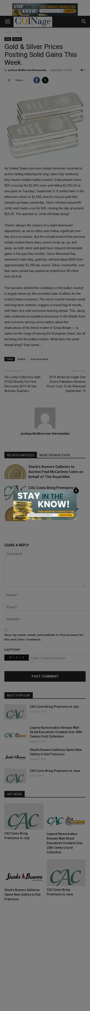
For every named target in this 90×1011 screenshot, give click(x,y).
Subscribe (66, 515)
